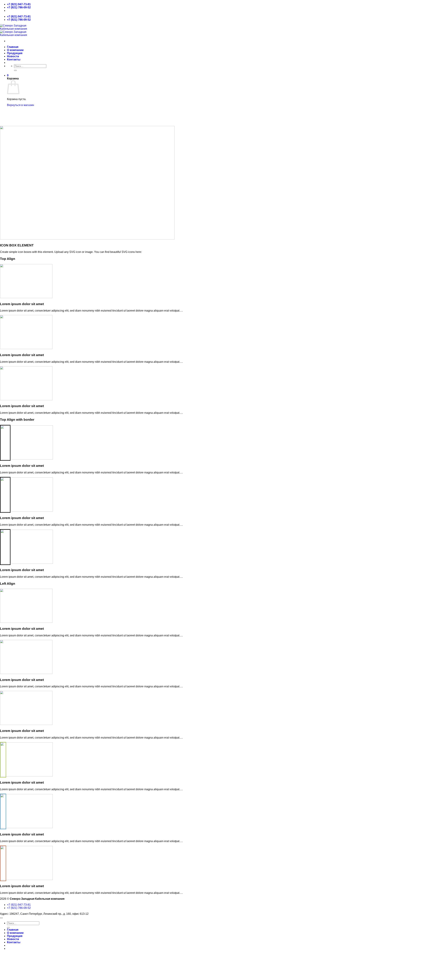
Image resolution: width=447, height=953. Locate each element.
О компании (15, 50)
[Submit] (15, 70)
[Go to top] (1, 917)
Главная (12, 46)
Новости (13, 56)
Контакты (13, 59)
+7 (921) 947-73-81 (19, 4)
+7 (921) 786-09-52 (19, 7)
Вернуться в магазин (20, 105)
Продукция (14, 53)
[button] (8, 75)
